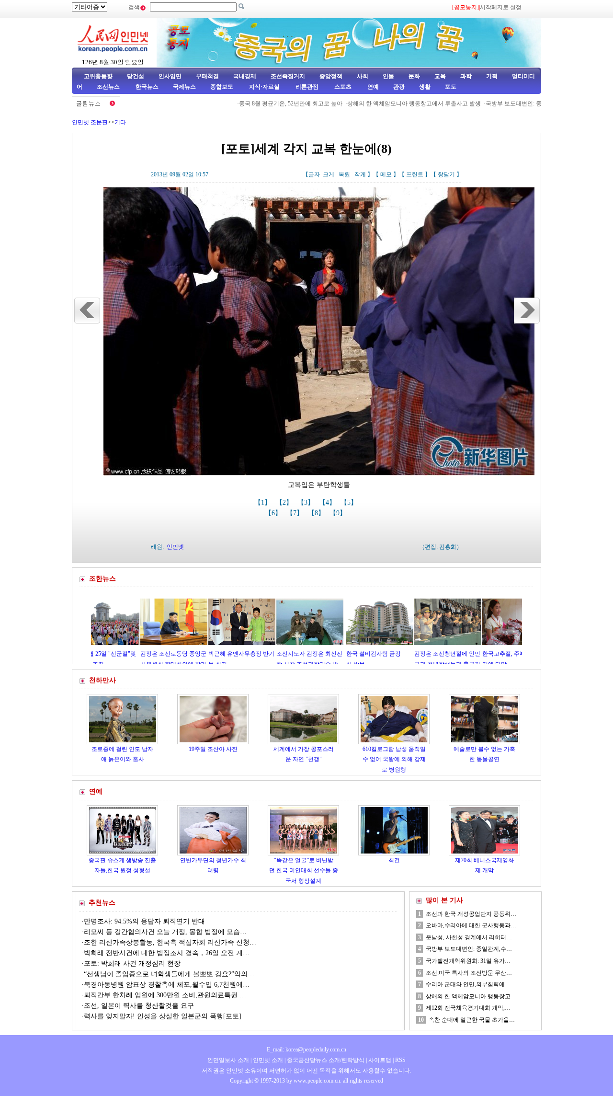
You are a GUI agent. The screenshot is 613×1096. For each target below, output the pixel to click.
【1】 (263, 502)
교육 (440, 76)
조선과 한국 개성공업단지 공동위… (471, 914)
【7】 (295, 513)
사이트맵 (379, 1060)
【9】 (338, 513)
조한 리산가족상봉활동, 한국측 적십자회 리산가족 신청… (170, 942)
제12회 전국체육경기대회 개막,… (468, 1007)
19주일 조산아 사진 (213, 749)
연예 (372, 86)
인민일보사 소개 (228, 1060)
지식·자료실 (265, 86)
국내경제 (244, 76)
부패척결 (207, 76)
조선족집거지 (288, 76)
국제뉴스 (184, 86)
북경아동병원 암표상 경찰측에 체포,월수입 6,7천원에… (167, 984)
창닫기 (446, 174)
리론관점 (306, 86)
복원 (344, 174)
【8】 (317, 513)
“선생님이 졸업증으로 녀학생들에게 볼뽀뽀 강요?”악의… (169, 974)
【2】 (285, 502)
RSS (400, 1060)
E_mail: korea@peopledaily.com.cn (306, 1049)
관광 (399, 86)
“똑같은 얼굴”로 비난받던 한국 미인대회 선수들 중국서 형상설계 (303, 870)
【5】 (350, 502)
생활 (425, 86)
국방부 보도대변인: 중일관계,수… (469, 949)
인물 (388, 76)
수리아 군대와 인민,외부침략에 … (469, 984)
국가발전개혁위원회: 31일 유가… (468, 961)
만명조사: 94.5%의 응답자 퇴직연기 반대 (144, 921)
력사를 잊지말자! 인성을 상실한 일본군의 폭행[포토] (162, 1016)
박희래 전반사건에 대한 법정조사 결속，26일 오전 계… (167, 953)
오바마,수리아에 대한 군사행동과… (471, 925)
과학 (466, 76)
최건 (394, 860)
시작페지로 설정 (501, 7)
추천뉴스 (102, 902)
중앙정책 (330, 76)
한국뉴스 (147, 86)
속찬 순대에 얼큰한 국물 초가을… (472, 1019)
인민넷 (175, 546)
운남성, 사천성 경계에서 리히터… (469, 937)
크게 (328, 174)
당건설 (135, 76)
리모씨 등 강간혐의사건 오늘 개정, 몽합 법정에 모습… (165, 931)
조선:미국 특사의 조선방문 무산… (469, 972)
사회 (362, 76)
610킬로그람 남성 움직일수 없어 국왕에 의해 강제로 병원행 (394, 759)
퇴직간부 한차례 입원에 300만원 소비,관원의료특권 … (165, 995)
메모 (386, 174)
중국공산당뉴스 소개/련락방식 (325, 1060)
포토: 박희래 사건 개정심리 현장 (132, 963)
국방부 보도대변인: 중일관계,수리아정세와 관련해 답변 (529, 103)
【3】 (306, 502)
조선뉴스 (109, 86)
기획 (492, 76)
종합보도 (221, 86)
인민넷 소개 (267, 1060)
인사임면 (170, 76)
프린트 (414, 174)
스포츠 (342, 86)
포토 (450, 86)
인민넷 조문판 (90, 122)
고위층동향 (98, 76)
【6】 (274, 513)
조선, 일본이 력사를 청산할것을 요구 (139, 1005)
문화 (414, 76)
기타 (120, 122)
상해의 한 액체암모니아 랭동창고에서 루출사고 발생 (387, 103)
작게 (360, 174)
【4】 (328, 502)
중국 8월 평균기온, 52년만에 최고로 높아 (264, 103)
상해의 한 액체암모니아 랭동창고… (471, 996)
